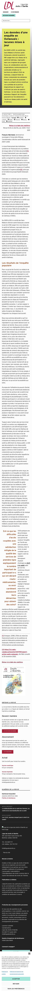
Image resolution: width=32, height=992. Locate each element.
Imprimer (9, 121)
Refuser (16, 984)
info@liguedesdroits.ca (8, 848)
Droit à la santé (17, 114)
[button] (29, 953)
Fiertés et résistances (8, 798)
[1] (28, 151)
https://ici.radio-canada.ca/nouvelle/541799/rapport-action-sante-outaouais (14, 652)
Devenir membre (8, 15)
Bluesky (24, 119)
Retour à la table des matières (19, 125)
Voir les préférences (16, 988)
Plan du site (6, 852)
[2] (21, 169)
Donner (5, 12)
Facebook (21, 117)
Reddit (10, 119)
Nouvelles (21, 116)
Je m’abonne (8, 751)
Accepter (16, 979)
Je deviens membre (10, 731)
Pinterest (17, 119)
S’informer (15, 12)
